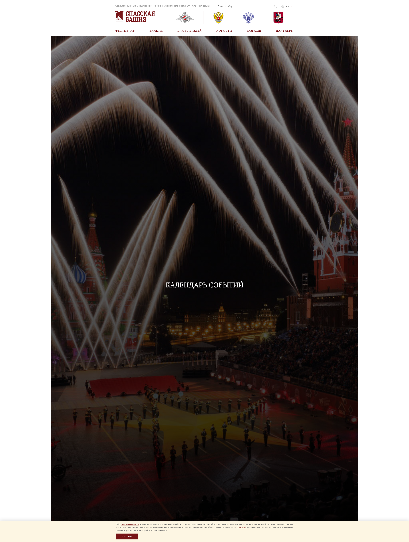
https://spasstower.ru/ (130, 524)
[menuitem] (125, 30)
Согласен (127, 536)
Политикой (242, 527)
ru (287, 6)
